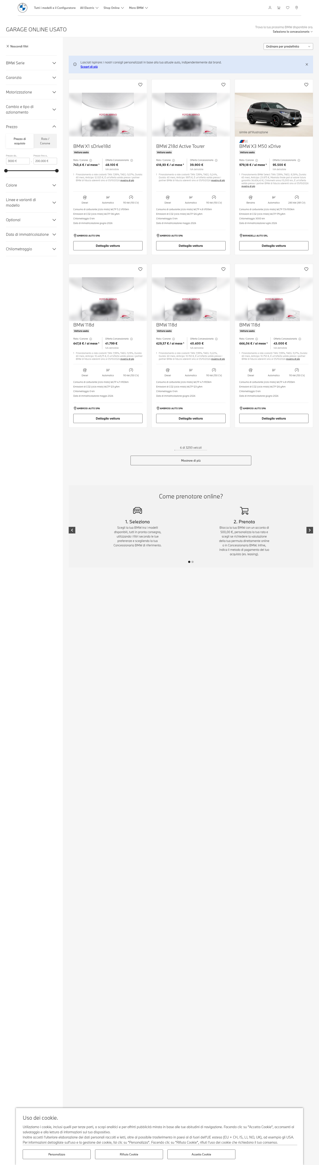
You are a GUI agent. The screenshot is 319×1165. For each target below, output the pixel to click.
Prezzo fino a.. (40, 155)
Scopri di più (89, 67)
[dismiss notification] (307, 64)
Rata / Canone (45, 141)
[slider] (6, 170)
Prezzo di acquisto (20, 141)
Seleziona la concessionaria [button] (291, 31)
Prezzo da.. (11, 155)
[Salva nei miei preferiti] (140, 84)
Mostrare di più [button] (191, 460)
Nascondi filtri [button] (19, 46)
